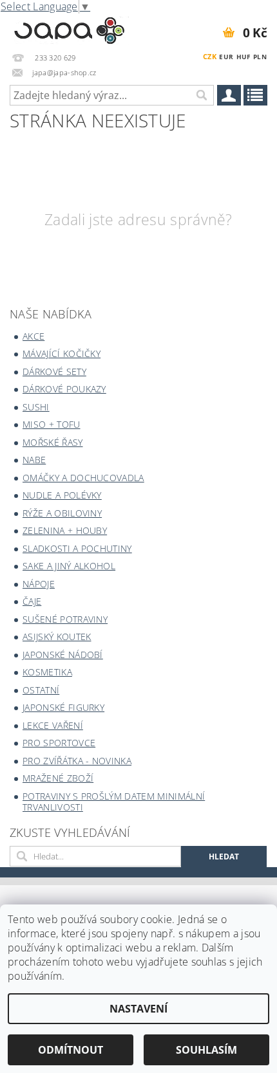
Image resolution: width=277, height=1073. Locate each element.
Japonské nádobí (63, 654)
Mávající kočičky (61, 353)
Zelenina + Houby (65, 530)
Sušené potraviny (65, 619)
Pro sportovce (59, 743)
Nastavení (138, 1009)
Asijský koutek (57, 636)
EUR (226, 56)
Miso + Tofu (52, 424)
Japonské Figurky (63, 707)
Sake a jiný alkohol (69, 566)
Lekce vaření (53, 725)
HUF (243, 56)
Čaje (32, 601)
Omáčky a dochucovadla (83, 478)
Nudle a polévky (62, 495)
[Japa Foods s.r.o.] (69, 28)
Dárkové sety (54, 371)
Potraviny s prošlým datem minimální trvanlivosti (114, 802)
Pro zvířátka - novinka (77, 761)
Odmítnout (70, 1050)
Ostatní (41, 690)
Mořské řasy (53, 442)
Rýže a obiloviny (62, 513)
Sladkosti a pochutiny (77, 548)
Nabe (34, 460)
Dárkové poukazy (64, 389)
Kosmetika (47, 672)
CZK (209, 56)
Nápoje (39, 584)
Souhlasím (206, 1050)
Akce (33, 336)
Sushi (36, 407)
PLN (260, 56)
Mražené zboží (58, 778)
